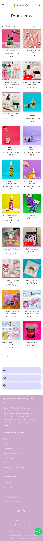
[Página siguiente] (35, 356)
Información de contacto (18, 538)
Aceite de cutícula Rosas (11, 216)
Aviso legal (31, 538)
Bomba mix (32, 343)
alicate (32, 215)
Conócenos (8, 449)
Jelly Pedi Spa (15, 532)
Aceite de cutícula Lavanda (32, 149)
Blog (6, 439)
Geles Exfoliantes (11, 497)
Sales (6, 492)
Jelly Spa (7, 483)
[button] (2, 5)
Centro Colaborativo (12, 502)
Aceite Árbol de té (11, 51)
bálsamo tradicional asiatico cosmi (11, 250)
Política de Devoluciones (14, 468)
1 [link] (7, 357)
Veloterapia (8, 487)
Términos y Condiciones (13, 463)
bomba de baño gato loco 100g (11, 344)
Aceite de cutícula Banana (32, 115)
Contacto (7, 444)
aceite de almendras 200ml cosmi (32, 84)
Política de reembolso (30, 532)
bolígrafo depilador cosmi (11, 281)
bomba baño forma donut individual (11, 312)
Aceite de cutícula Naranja (32, 182)
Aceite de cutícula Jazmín (11, 149)
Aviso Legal (8, 458)
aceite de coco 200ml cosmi (11, 115)
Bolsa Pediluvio (31, 280)
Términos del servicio (30, 535)
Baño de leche (32, 249)
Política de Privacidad (12, 453)
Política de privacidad (15, 535)
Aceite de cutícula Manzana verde (11, 182)
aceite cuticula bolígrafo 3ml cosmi (11, 84)
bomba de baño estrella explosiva (32, 312)
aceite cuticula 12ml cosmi (32, 52)
